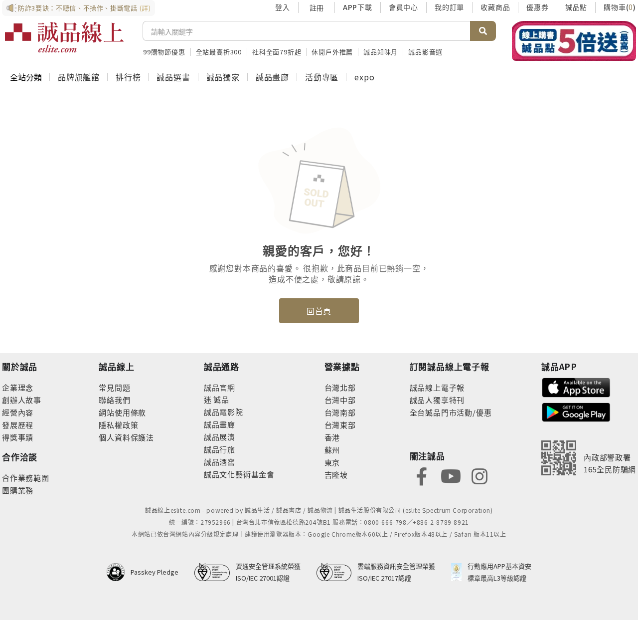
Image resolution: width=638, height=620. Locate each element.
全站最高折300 (219, 51)
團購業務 (17, 490)
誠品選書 (173, 77)
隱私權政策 (118, 424)
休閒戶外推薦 (332, 51)
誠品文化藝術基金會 (239, 474)
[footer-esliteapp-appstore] (576, 386)
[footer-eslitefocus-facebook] (422, 475)
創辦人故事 (21, 400)
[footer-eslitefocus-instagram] (479, 475)
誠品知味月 (380, 51)
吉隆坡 (336, 474)
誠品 (220, 399)
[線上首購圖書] (574, 41)
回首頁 (319, 311)
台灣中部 (340, 400)
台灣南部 (340, 412)
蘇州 (332, 449)
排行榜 (128, 77)
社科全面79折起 (276, 51)
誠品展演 (219, 436)
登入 (282, 7)
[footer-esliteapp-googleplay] (576, 411)
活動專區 (321, 77)
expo (364, 77)
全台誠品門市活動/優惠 (451, 412)
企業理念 (17, 387)
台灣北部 (340, 387)
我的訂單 (449, 7)
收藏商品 (495, 7)
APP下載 (357, 7)
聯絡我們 (114, 400)
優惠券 (537, 7)
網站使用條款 (122, 412)
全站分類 (26, 77)
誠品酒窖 (219, 461)
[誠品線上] (64, 37)
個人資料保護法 (126, 437)
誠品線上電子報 (437, 387)
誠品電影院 (223, 412)
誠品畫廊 (272, 77)
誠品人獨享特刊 (437, 400)
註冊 (316, 7)
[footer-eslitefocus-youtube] (451, 475)
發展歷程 (17, 424)
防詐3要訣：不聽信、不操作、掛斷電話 (84, 7)
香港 (332, 437)
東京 (332, 462)
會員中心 (403, 7)
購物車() (620, 7)
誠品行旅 (219, 449)
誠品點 (576, 7)
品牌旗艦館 (79, 77)
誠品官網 (219, 387)
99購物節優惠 (164, 51)
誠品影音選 (425, 51)
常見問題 (114, 387)
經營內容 (17, 412)
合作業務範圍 (25, 477)
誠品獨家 (223, 77)
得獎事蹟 (17, 437)
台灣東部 (340, 424)
